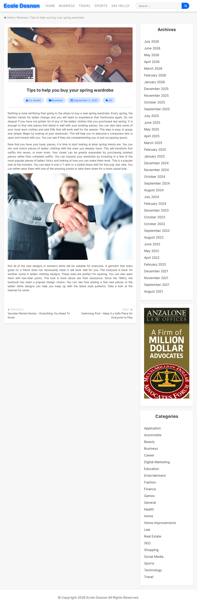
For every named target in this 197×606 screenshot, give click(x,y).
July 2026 (151, 41)
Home (50, 6)
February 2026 (155, 75)
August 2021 (153, 291)
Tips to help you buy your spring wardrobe (70, 90)
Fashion (150, 482)
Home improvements (160, 523)
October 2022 (154, 224)
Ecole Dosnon (22, 6)
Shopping (151, 550)
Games (149, 496)
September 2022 (157, 231)
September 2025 (157, 109)
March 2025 (153, 143)
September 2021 (156, 285)
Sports (101, 6)
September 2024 (157, 183)
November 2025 (156, 95)
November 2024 (156, 170)
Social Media (153, 557)
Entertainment (155, 475)
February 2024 (155, 204)
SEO (147, 543)
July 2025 (151, 116)
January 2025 (154, 156)
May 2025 (151, 129)
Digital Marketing (157, 462)
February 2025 (155, 150)
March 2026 (153, 68)
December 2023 (156, 210)
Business (67, 6)
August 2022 (154, 237)
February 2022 (155, 264)
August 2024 (154, 190)
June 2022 (152, 244)
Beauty (149, 442)
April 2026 (151, 62)
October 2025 (154, 102)
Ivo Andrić (34, 100)
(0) (110, 100)
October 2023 (154, 217)
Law (147, 530)
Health (149, 509)
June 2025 (152, 122)
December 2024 (156, 163)
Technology (153, 570)
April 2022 (151, 258)
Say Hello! (120, 6)
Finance (150, 489)
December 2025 (156, 89)
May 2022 (151, 251)
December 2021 (156, 271)
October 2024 (154, 177)
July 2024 (151, 197)
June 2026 (152, 48)
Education (151, 469)
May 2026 (151, 55)
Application (152, 428)
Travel (85, 6)
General (150, 502)
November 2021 (156, 278)
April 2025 (151, 136)
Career (149, 455)
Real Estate (152, 536)
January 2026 (154, 82)
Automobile (152, 435)
